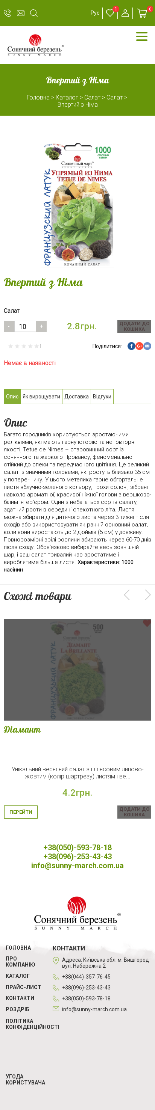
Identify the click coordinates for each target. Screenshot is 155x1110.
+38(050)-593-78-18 (7, 13)
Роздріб (17, 1009)
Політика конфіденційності (32, 1024)
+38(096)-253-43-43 (78, 856)
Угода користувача (25, 1080)
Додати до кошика (134, 326)
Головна (18, 948)
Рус (95, 13)
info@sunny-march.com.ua (20, 13)
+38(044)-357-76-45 (86, 977)
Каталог (18, 976)
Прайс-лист (23, 987)
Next (145, 595)
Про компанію (20, 962)
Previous (129, 595)
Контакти (20, 998)
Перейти (20, 812)
